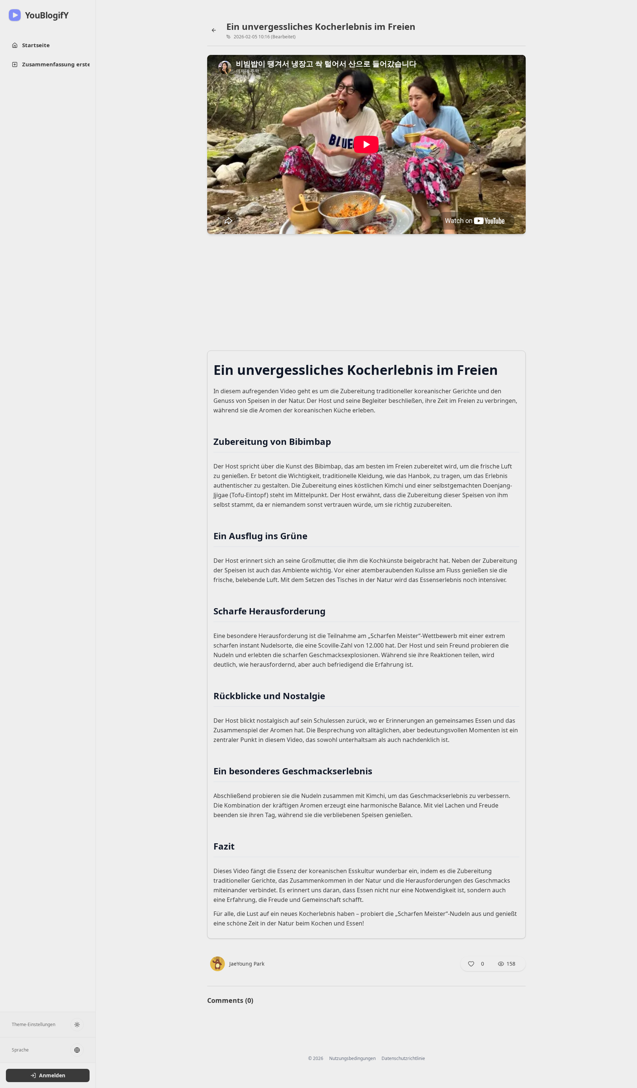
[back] (213, 30)
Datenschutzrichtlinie (403, 1058)
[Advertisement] (366, 294)
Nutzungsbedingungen (352, 1058)
